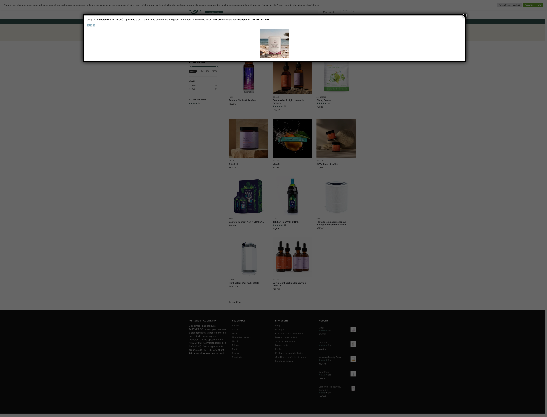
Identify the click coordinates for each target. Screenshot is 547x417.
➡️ (88, 25)
